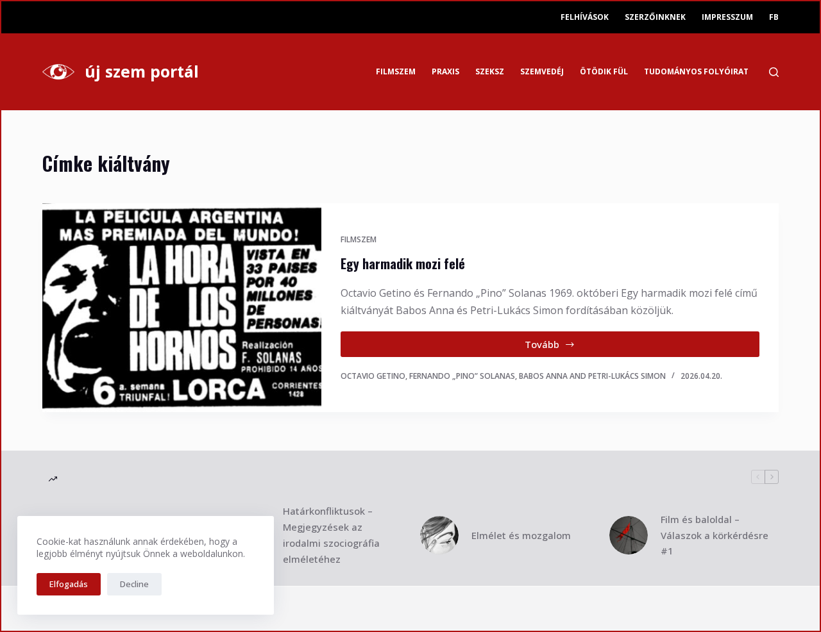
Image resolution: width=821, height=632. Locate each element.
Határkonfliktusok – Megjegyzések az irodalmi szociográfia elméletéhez (331, 534)
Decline (134, 584)
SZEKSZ (489, 71)
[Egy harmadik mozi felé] (181, 307)
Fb (774, 17)
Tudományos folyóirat (696, 71)
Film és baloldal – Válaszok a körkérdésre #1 (714, 535)
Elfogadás (68, 584)
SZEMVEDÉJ (542, 71)
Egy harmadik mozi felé (403, 263)
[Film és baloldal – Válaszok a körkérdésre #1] (628, 535)
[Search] (774, 72)
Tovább (559, 347)
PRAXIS (445, 71)
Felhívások (585, 17)
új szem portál (142, 71)
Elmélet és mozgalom (521, 535)
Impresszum (727, 17)
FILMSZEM (396, 71)
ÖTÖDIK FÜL (604, 71)
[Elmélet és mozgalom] (439, 535)
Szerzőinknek (655, 17)
